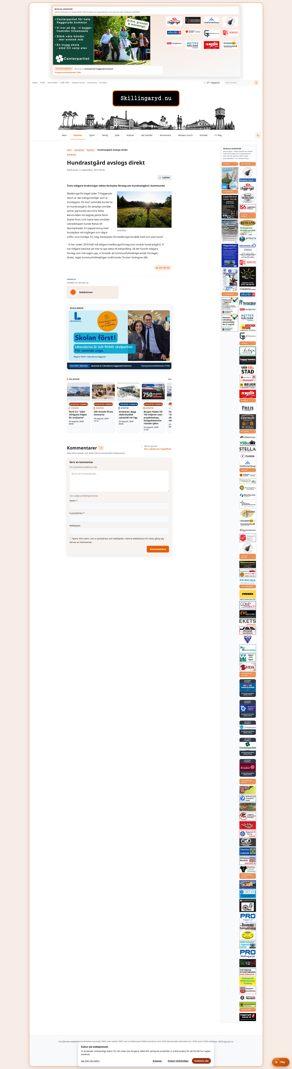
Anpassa (157, 1060)
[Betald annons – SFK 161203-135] (247, 798)
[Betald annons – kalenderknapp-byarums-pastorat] (230, 45)
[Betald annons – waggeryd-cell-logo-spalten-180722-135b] (247, 658)
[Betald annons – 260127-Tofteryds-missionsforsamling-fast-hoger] (247, 504)
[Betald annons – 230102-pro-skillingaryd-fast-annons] (247, 954)
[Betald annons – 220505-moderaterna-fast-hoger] (248, 708)
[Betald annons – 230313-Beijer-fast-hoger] (247, 385)
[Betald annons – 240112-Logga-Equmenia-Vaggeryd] (247, 530)
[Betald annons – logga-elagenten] (211, 45)
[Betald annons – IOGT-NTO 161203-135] (247, 894)
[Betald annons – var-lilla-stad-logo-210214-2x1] (247, 369)
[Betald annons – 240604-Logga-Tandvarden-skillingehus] (247, 289)
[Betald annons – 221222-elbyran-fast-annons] (174, 33)
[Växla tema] (258, 135)
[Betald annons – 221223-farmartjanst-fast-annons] (247, 302)
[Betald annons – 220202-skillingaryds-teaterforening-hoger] (247, 905)
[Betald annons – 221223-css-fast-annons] (247, 255)
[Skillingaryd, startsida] (146, 98)
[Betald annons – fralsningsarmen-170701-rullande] (247, 538)
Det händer (52, 82)
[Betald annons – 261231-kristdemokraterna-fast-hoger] (248, 687)
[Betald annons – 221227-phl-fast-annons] (174, 43)
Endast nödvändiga (178, 1060)
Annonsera (92, 82)
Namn (74, 500)
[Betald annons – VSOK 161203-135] (247, 807)
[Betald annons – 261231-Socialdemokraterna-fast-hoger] (248, 767)
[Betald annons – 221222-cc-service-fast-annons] (247, 581)
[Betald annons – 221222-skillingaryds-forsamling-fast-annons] (193, 32)
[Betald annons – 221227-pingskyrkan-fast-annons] (247, 513)
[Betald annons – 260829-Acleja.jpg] (230, 178)
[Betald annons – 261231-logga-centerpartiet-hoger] (248, 746)
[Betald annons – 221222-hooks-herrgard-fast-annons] (247, 198)
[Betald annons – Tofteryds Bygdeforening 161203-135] (247, 972)
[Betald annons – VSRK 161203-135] (247, 816)
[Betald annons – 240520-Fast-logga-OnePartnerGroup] (211, 20)
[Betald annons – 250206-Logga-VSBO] (247, 443)
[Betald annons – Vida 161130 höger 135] (247, 667)
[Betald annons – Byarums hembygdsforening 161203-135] (247, 926)
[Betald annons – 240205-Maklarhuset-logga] (247, 437)
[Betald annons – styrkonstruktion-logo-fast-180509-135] (247, 648)
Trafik (42, 82)
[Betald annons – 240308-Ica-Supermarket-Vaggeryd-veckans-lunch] (247, 187)
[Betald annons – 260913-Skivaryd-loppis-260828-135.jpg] (230, 207)
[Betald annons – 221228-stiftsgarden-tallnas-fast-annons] (230, 22)
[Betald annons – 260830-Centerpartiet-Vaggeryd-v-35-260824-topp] (108, 40)
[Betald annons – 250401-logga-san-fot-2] (247, 277)
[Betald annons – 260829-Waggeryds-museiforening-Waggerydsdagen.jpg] (230, 255)
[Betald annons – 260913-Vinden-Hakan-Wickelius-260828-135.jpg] (230, 231)
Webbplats (75, 525)
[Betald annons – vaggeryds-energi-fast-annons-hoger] (247, 1017)
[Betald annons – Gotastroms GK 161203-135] (247, 851)
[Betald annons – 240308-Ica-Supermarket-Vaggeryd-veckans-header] (174, 21)
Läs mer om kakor (90, 1060)
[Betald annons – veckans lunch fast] (247, 180)
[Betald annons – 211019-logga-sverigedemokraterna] (248, 727)
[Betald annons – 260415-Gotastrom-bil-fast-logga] (193, 20)
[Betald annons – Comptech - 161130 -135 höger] (247, 605)
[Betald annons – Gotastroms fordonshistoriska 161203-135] (247, 935)
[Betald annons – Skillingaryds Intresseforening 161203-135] (247, 990)
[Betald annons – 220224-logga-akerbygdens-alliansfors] (247, 488)
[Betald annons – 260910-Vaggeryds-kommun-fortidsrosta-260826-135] (230, 305)
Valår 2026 (64, 82)
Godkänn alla (201, 1060)
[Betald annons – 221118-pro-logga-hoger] (247, 917)
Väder (35, 82)
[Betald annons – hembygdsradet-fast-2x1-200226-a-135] (247, 944)
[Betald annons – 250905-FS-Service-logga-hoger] (230, 33)
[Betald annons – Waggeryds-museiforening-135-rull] (247, 884)
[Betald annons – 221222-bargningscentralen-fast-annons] (247, 573)
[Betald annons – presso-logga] (247, 595)
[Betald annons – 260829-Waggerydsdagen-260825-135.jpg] (230, 280)
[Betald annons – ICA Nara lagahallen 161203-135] (247, 208)
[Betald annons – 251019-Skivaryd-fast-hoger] (247, 963)
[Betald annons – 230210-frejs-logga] (247, 408)
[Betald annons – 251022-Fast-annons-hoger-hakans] (247, 223)
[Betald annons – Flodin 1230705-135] (247, 456)
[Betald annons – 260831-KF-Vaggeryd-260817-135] (230, 323)
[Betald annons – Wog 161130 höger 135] (247, 639)
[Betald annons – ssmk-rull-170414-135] (247, 861)
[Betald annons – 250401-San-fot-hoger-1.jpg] (247, 327)
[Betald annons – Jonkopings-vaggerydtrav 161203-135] (247, 842)
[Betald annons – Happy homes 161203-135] (247, 360)
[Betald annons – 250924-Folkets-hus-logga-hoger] (247, 421)
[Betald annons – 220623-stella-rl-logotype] (247, 449)
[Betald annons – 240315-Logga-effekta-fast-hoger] (247, 239)
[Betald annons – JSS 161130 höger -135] (247, 630)
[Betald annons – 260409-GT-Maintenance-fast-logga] (211, 34)
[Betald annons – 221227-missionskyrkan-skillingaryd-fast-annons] (247, 481)
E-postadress (77, 513)
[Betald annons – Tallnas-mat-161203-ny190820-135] (247, 172)
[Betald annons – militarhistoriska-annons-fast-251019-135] (247, 981)
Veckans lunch (78, 82)
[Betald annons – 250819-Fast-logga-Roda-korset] (247, 378)
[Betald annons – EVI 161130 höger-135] (247, 614)
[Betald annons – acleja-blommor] (247, 351)
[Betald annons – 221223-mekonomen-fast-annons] (247, 564)
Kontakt (103, 82)
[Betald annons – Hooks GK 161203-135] (247, 790)
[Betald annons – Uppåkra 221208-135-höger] (247, 622)
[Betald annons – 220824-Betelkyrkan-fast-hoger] (247, 495)
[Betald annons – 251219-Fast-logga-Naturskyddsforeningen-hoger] (247, 1004)
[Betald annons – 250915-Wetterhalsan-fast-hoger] (193, 45)
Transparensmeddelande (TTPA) (68, 72)
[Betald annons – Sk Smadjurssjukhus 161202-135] (247, 231)
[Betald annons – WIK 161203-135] (247, 833)
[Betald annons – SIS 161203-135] (247, 869)
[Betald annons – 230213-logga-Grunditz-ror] (247, 247)
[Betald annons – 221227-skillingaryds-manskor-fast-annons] (247, 998)
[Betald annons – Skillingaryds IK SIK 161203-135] (247, 825)
